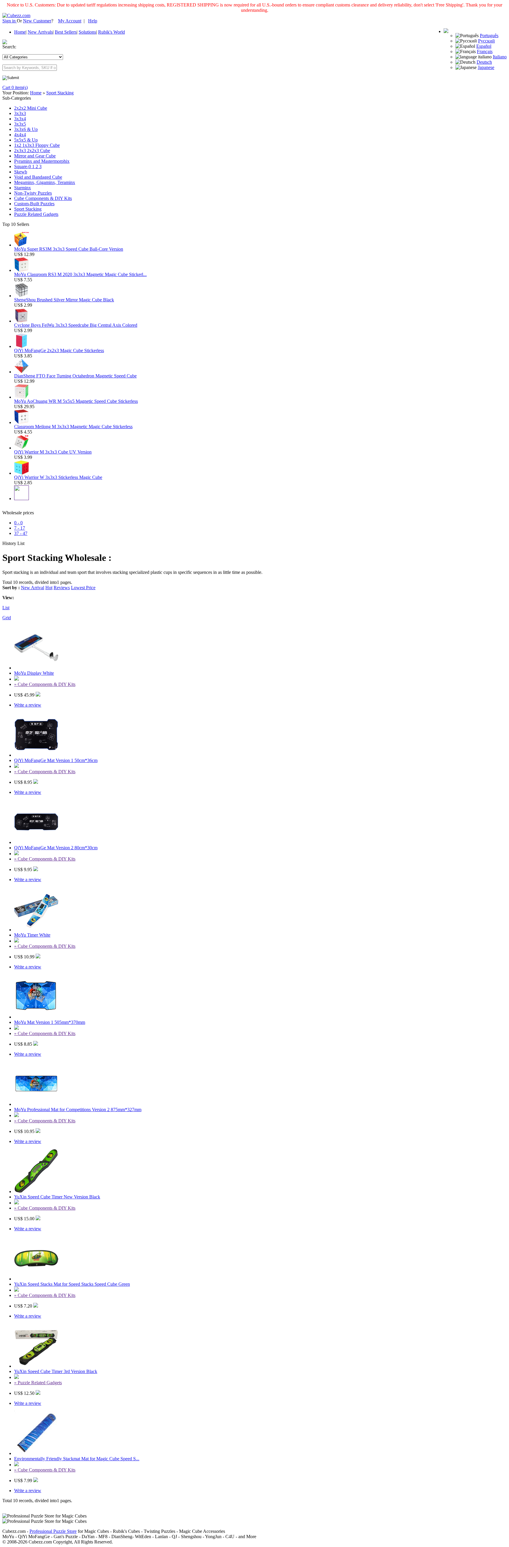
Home (20, 32)
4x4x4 (20, 134)
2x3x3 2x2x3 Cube (32, 150)
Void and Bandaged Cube (38, 177)
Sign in (9, 20)
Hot (48, 587)
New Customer (37, 20)
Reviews (62, 587)
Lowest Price (83, 587)
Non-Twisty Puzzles (33, 193)
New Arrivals (40, 32)
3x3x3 (20, 113)
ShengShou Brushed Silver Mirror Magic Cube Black (64, 299)
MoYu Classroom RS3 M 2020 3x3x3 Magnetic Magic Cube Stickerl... (80, 274)
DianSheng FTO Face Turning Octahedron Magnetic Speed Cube (75, 375)
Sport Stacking (60, 92)
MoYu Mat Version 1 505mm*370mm (49, 1022)
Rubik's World (111, 32)
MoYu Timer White (32, 934)
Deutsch (484, 62)
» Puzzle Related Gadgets (38, 1382)
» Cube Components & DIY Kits (44, 684)
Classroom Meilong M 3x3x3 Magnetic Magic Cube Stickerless (73, 426)
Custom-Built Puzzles (34, 203)
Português (489, 35)
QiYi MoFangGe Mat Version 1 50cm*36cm (55, 760)
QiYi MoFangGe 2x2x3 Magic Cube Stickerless (59, 350)
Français (485, 51)
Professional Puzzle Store (53, 1531)
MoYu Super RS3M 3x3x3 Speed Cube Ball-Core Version (68, 249)
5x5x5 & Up (26, 139)
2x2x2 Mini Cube (30, 108)
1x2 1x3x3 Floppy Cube (37, 145)
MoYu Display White (34, 673)
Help (92, 20)
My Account (69, 20)
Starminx (22, 187)
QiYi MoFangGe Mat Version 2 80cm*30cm (55, 847)
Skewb (20, 171)
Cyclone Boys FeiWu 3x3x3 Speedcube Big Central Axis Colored (75, 325)
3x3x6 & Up (26, 129)
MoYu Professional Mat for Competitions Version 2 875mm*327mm (77, 1109)
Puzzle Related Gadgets (36, 214)
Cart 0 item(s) (15, 87)
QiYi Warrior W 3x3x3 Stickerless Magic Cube (58, 477)
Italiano (500, 56)
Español (483, 46)
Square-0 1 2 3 (28, 166)
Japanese (486, 67)
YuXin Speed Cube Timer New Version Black (57, 1196)
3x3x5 (20, 124)
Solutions (87, 32)
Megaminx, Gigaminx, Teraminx (44, 182)
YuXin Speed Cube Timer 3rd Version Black (55, 1371)
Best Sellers (66, 32)
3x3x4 (20, 118)
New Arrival (32, 587)
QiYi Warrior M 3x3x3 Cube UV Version (53, 451)
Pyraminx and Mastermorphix (42, 161)
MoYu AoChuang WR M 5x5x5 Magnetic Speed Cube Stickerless (76, 401)
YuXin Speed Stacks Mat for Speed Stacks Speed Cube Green (72, 1284)
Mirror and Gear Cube (35, 155)
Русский (486, 40)
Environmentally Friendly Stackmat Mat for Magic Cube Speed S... (76, 1458)
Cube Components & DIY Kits (43, 198)
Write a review (27, 704)
